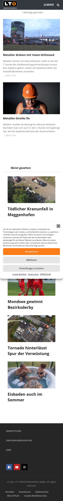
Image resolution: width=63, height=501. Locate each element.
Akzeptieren (31, 251)
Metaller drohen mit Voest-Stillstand (28, 55)
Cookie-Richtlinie (19, 274)
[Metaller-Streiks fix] (31, 98)
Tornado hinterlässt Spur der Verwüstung (28, 350)
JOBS (8, 449)
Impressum (25, 491)
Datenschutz (33, 274)
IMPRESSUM (45, 274)
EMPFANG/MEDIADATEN (19, 440)
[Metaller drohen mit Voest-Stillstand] (31, 35)
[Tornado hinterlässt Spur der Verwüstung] (31, 328)
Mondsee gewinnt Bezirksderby (25, 304)
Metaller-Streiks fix (16, 118)
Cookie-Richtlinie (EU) (35, 495)
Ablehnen (31, 259)
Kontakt (10, 491)
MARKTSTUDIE (13, 431)
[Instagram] (24, 467)
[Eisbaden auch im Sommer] (31, 375)
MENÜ (50, 4)
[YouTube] (17, 467)
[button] (58, 226)
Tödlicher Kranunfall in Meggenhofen (30, 211)
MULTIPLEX (13, 495)
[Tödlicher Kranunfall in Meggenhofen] (31, 189)
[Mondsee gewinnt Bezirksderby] (31, 282)
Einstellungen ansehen (31, 268)
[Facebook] (9, 467)
